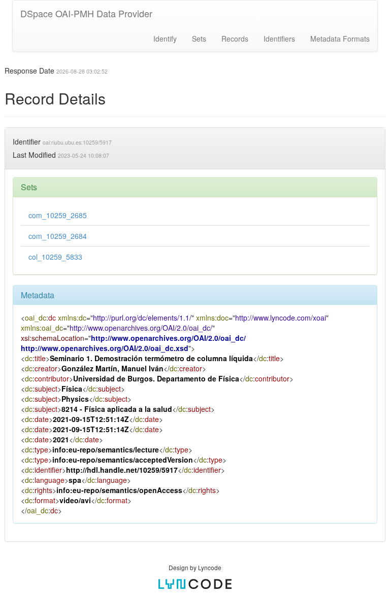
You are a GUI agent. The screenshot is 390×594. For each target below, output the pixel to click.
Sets (199, 38)
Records (234, 38)
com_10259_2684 (57, 236)
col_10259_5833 (55, 257)
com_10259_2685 (57, 215)
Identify (165, 38)
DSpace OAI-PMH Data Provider (86, 13)
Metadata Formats (340, 38)
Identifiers (279, 38)
